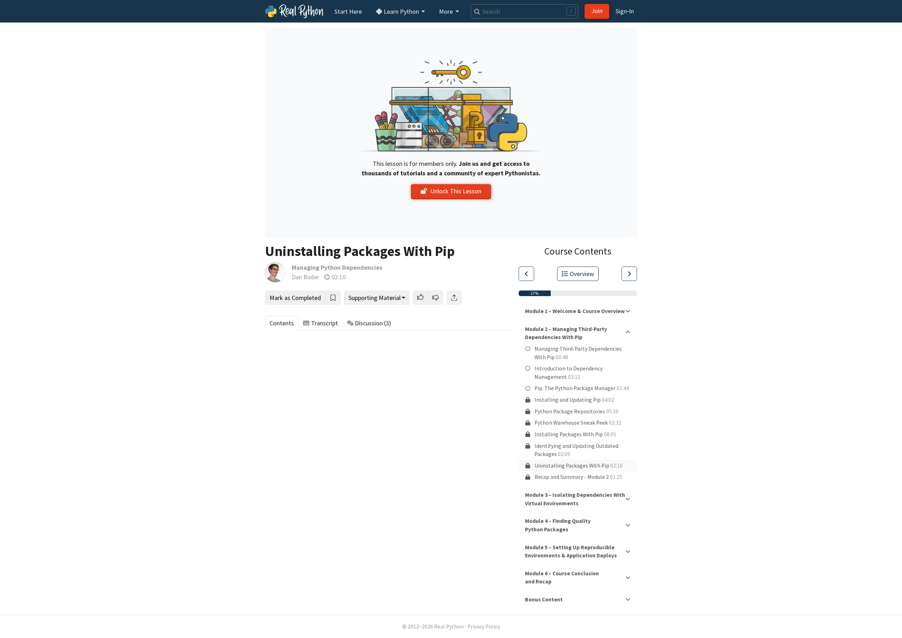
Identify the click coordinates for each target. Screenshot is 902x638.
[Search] (475, 11)
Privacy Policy (484, 626)
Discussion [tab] (373, 323)
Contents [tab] (282, 323)
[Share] (454, 297)
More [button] (446, 11)
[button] (420, 297)
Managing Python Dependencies (337, 267)
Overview (582, 274)
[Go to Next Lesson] (629, 274)
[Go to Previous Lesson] (526, 274)
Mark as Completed (295, 298)
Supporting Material (374, 298)
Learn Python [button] (401, 11)
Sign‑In (625, 11)
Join (597, 11)
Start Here (348, 11)
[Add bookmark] (333, 297)
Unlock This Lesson (455, 191)
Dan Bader (305, 277)
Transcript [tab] (324, 323)
